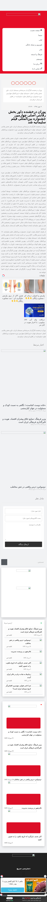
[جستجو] (4, 562)
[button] (34, 83)
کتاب (40, 40)
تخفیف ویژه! (12, 890)
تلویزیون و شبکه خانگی (34, 45)
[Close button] (45, 876)
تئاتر (40, 50)
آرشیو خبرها (8, 623)
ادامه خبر (9, 635)
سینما (40, 35)
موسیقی (39, 59)
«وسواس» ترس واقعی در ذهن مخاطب (28, 487)
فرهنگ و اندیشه (36, 54)
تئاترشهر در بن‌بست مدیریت (21, 651)
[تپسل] (1, 894)
